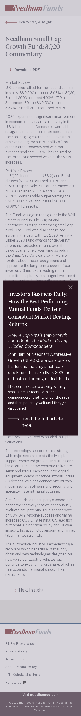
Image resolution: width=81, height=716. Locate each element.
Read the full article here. (42, 422)
